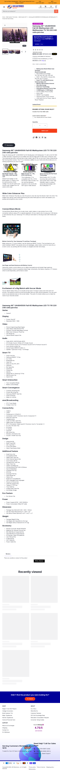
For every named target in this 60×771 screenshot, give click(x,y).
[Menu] (4, 7)
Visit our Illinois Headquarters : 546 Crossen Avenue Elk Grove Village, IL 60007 (19, 2)
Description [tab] (10, 145)
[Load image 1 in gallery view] (5, 52)
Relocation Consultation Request (40, 717)
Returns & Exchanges (8, 725)
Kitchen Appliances (7, 717)
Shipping (34, 56)
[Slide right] (25, 51)
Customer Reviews (36, 713)
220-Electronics (15, 767)
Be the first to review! (37, 52)
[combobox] (28, 11)
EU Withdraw (6, 732)
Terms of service (41, 767)
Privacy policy (32, 767)
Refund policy (32, 769)
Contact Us (5, 730)
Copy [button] (42, 44)
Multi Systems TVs (7, 713)
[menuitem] (15, 709)
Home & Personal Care (8, 720)
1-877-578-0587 (40, 3)
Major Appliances (7, 715)
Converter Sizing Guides (37, 720)
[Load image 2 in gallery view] (12, 52)
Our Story (33, 708)
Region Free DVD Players (9, 708)
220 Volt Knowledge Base (38, 715)
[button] (56, 7)
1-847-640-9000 (52, 3)
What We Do (34, 711)
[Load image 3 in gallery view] (18, 52)
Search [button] (31, 698)
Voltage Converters (7, 711)
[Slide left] (22, 51)
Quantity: (35, 122)
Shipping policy (50, 767)
